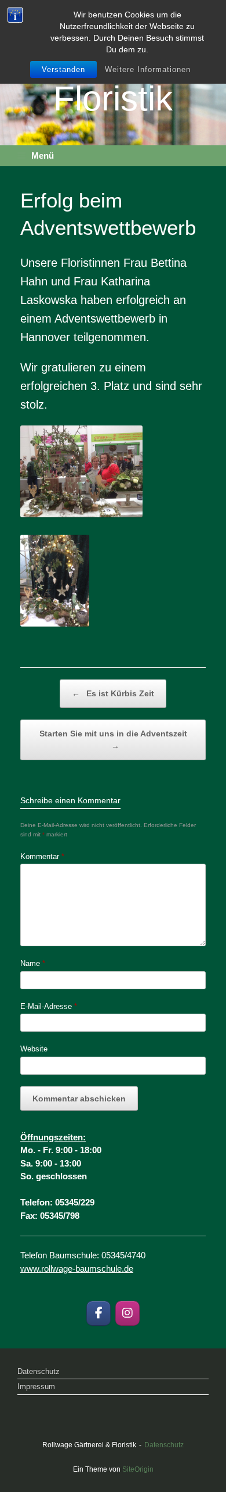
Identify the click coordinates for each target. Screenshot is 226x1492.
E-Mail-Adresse (48, 1006)
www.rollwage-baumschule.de (76, 1268)
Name (32, 963)
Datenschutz (38, 1371)
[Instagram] (127, 1313)
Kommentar (42, 856)
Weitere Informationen (148, 69)
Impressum (36, 1386)
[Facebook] (98, 1313)
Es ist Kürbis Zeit (113, 693)
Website (34, 1048)
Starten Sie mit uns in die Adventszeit (113, 739)
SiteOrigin (138, 1469)
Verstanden (63, 69)
